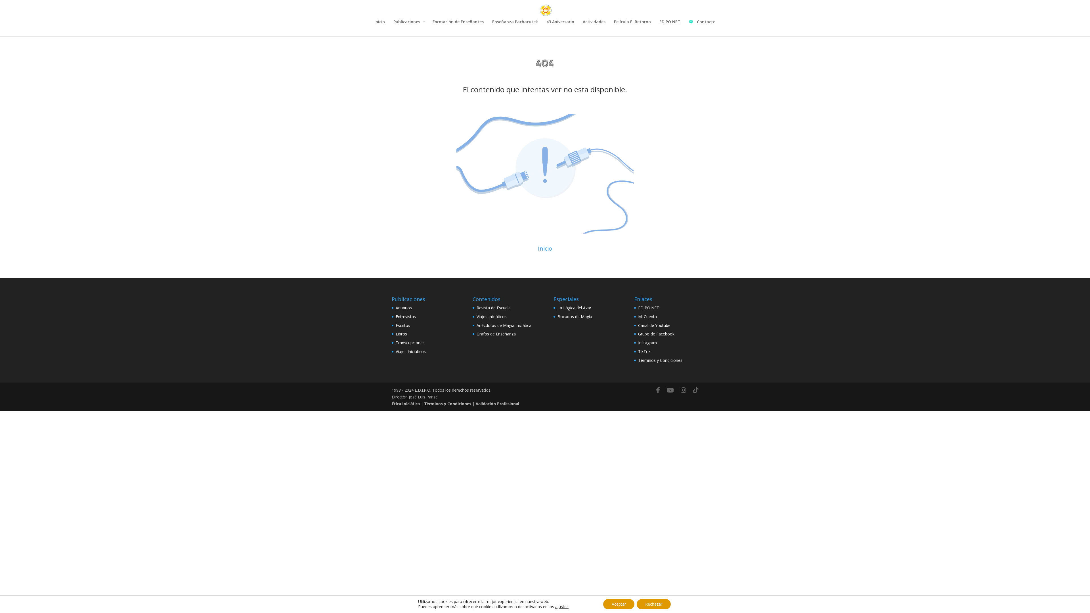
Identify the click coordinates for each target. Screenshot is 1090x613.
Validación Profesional (497, 403)
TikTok (644, 351)
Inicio (545, 248)
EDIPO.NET (648, 307)
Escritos (403, 325)
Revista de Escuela (494, 307)
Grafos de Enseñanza (496, 334)
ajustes (562, 606)
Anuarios (404, 307)
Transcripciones (410, 342)
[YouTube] (670, 390)
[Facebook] (658, 390)
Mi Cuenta (647, 316)
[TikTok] (695, 390)
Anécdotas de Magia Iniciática (504, 325)
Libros (401, 334)
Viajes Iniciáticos (411, 351)
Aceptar (619, 604)
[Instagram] (683, 390)
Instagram (647, 342)
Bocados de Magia (574, 316)
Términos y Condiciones (660, 360)
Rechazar (653, 604)
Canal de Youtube (654, 325)
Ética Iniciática (406, 403)
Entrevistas (406, 316)
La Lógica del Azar (574, 307)
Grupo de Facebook (656, 334)
